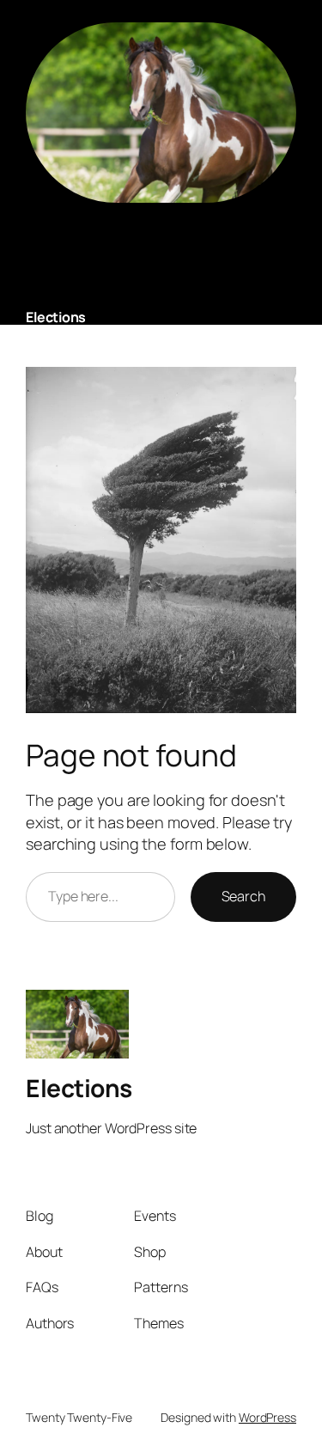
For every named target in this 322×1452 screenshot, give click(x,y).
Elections (56, 317)
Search (243, 896)
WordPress (267, 1417)
